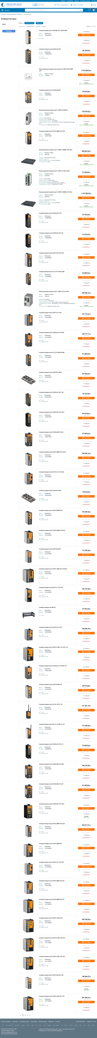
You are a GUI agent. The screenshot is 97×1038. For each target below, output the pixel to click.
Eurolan (70, 1025)
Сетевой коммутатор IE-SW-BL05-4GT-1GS (51, 392)
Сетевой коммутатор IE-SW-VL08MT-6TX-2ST (52, 823)
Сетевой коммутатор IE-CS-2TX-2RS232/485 (51, 352)
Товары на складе (77, 5)
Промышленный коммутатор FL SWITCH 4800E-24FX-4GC (55, 150)
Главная (63, 1)
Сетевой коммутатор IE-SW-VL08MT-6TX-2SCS (52, 452)
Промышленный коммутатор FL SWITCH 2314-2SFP (54, 291)
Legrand (23, 1025)
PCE (36, 1025)
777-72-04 (38, 5)
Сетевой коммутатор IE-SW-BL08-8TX (50, 90)
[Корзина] (93, 10)
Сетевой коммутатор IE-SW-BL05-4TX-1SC (51, 233)
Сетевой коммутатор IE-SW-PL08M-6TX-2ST (51, 899)
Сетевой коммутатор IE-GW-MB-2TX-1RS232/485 (53, 30)
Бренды (77, 1)
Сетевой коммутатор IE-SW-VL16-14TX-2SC (51, 472)
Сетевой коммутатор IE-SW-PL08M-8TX (50, 843)
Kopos (40, 1025)
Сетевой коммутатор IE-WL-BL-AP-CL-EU (51, 704)
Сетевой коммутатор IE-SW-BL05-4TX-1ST (51, 744)
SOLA (85, 1025)
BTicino (28, 1025)
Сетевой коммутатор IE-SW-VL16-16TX (50, 312)
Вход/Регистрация (6, 1021)
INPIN (93, 1025)
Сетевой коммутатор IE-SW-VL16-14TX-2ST (51, 862)
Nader (89, 1025)
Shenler (65, 1025)
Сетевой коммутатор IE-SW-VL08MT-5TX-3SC (52, 131)
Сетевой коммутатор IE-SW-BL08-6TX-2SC (51, 432)
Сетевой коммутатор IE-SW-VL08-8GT (50, 549)
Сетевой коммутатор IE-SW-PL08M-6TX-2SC (51, 881)
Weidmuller (39, 23)
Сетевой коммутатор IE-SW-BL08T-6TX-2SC (51, 764)
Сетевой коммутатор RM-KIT (47, 607)
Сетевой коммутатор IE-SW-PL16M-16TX (51, 918)
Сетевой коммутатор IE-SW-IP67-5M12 (50, 490)
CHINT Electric (56, 1025)
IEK (61, 1025)
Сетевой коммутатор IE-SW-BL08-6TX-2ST (51, 784)
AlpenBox (49, 1025)
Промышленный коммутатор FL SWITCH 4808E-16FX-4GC (55, 192)
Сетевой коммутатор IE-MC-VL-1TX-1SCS (51, 587)
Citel (44, 1025)
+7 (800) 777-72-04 (91, 1021)
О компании (70, 1)
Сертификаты (34, 1021)
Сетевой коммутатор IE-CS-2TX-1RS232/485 (51, 271)
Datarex (76, 1025)
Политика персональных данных (9, 1033)
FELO (81, 1025)
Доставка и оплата (85, 1)
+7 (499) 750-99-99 (80, 1021)
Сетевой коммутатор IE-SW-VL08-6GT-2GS (51, 975)
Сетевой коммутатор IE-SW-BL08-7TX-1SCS (51, 804)
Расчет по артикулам (62, 5)
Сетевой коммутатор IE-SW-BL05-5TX (50, 49)
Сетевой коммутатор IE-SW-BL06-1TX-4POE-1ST (53, 666)
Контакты (94, 1)
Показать (9, 31)
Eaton (3, 1025)
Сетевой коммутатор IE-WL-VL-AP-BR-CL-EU (52, 724)
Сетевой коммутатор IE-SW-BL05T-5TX (50, 213)
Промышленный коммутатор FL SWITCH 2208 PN (53, 110)
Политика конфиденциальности (9, 1032)
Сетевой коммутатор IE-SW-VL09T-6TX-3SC (51, 253)
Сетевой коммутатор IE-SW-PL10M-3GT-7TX (51, 996)
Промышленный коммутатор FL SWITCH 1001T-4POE (54, 171)
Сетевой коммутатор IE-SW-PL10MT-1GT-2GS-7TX (53, 647)
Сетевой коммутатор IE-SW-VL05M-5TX (50, 684)
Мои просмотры (43, 1021)
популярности (30, 26)
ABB (33, 1025)
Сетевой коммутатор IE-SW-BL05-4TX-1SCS (51, 412)
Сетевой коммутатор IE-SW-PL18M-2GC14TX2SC (53, 569)
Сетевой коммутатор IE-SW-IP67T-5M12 (50, 372)
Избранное (51, 1021)
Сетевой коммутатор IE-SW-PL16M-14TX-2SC (52, 938)
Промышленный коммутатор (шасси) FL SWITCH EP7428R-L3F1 (56, 70)
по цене (38, 26)
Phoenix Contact (29, 23)
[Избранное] (89, 10)
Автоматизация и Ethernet (14, 14)
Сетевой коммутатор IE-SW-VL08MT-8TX (50, 510)
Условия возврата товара (7, 1030)
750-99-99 (38, 4)
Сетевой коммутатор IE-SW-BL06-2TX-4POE (51, 332)
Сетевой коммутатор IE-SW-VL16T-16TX (50, 627)
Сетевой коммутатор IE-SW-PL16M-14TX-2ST (52, 956)
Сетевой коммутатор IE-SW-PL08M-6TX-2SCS (52, 530)
